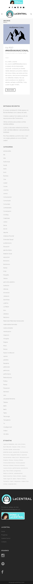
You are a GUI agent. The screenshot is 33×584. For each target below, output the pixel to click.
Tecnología (6, 416)
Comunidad (6, 204)
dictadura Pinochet (8, 236)
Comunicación (7, 197)
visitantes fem (12, 484)
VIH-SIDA (6, 434)
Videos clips (25, 481)
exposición (6, 257)
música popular (20, 462)
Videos (5, 430)
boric (4, 172)
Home (5, 22)
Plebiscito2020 (7, 377)
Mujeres (5, 342)
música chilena (18, 460)
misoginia (6, 338)
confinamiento (7, 207)
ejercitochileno (7, 250)
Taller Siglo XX (7, 478)
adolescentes (7, 151)
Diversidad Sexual (8, 239)
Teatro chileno (21, 478)
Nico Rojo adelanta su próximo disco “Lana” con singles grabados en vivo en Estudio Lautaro (15, 138)
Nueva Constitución (8, 352)
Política (5, 381)
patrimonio (6, 370)
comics (5, 193)
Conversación (7, 211)
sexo (4, 395)
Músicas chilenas (8, 465)
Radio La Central (8, 473)
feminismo (6, 260)
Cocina (5, 186)
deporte (5, 232)
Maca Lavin (15, 457)
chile (18, 447)
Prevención (6, 388)
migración (6, 335)
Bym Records (7, 447)
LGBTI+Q (5, 303)
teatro (5, 406)
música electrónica (9, 462)
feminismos (6, 264)
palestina (5, 360)
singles (24, 476)
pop (4, 470)
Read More (10, 90)
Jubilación (6, 296)
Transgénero (7, 420)
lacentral (24, 454)
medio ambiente (8, 328)
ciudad (5, 183)
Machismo (6, 317)
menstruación (7, 331)
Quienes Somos (5, 538)
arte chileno (21, 444)
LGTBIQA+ (6, 306)
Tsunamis (6, 481)
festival (5, 268)
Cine (4, 179)
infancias (5, 289)
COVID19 (5, 214)
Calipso (14, 447)
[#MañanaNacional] (16, 34)
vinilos (5, 484)
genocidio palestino (9, 282)
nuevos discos (7, 468)
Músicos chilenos (19, 465)
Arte (4, 158)
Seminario (6, 391)
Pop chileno (9, 470)
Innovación (6, 292)
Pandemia (6, 363)
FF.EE (4, 271)
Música (5, 349)
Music (5, 345)
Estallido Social (7, 253)
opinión (5, 356)
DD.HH (5, 229)
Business (5, 176)
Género (5, 278)
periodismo (24, 468)
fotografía (6, 275)
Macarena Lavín (24, 457)
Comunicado (7, 200)
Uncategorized (7, 427)
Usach (12, 481)
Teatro (5, 413)
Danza (5, 225)
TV (4, 423)
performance (7, 374)
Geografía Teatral (15, 454)
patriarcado (6, 367)
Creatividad (6, 218)
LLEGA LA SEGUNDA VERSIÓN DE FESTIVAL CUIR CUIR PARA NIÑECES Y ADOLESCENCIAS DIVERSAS (16, 130)
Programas (4, 535)
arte (16, 444)
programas (17, 470)
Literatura (6, 314)
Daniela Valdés (22, 53)
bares (5, 168)
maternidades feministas (10, 324)
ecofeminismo (7, 243)
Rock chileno (17, 476)
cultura (5, 222)
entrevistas (16, 449)
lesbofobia (6, 299)
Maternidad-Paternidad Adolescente (13, 321)
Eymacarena (24, 452)
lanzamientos (7, 457)
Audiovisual (6, 161)
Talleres (5, 402)
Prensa (5, 384)
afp (4, 154)
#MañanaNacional (17, 50)
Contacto (4, 542)
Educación (6, 246)
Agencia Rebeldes (8, 444)
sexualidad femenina (9, 398)
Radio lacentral (8, 476)
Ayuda (5, 165)
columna (5, 190)
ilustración (6, 285)
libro (4, 310)
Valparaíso (17, 481)
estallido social (7, 452)
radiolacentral (18, 473)
